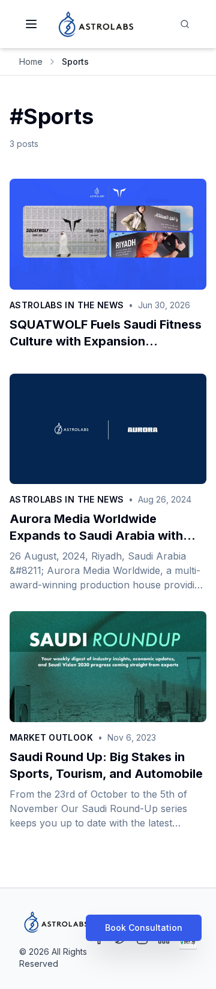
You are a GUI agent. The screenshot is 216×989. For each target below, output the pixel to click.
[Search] (185, 24)
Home (31, 61)
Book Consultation (143, 927)
